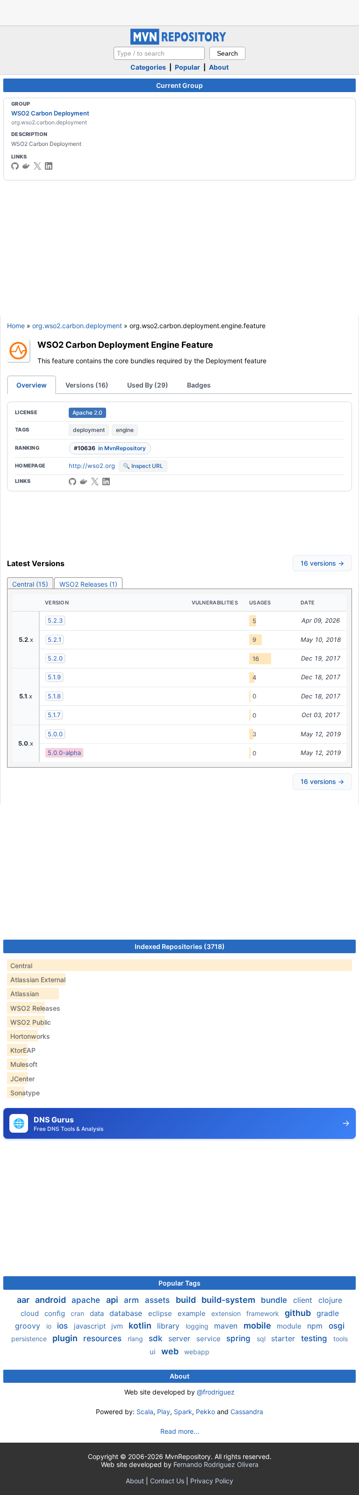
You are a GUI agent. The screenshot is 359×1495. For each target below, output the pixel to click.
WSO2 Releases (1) (88, 584)
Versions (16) (86, 385)
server (180, 1338)
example (193, 1313)
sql (262, 1339)
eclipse (161, 1313)
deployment (89, 429)
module (290, 1326)
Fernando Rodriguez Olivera (215, 1464)
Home (16, 326)
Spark (183, 1412)
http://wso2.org (92, 465)
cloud (31, 1313)
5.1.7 (54, 715)
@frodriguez (216, 1392)
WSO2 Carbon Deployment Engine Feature (125, 344)
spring (239, 1338)
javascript (91, 1326)
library (169, 1325)
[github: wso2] (15, 166)
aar (24, 1300)
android (51, 1300)
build (187, 1300)
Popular (187, 67)
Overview (31, 385)
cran (78, 1313)
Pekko (205, 1412)
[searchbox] (159, 53)
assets (158, 1300)
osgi (337, 1325)
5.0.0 (55, 734)
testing (315, 1338)
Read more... (179, 1431)
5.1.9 (54, 677)
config (55, 1313)
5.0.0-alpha (64, 752)
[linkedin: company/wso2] (48, 166)
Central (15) (30, 584)
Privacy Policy (211, 1481)
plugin (65, 1338)
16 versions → (322, 563)
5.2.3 (55, 620)
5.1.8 (54, 696)
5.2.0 (55, 658)
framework (263, 1313)
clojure (330, 1300)
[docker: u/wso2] (26, 166)
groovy (29, 1325)
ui (154, 1351)
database (126, 1313)
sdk (157, 1338)
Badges (199, 385)
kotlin (141, 1325)
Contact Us (167, 1481)
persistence (30, 1339)
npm (316, 1325)
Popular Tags (179, 1283)
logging (198, 1326)
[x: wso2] (37, 166)
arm (132, 1300)
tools (340, 1339)
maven (227, 1325)
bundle (275, 1300)
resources (103, 1338)
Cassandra (246, 1412)
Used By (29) (147, 385)
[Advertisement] (179, 11)
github (299, 1313)
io (49, 1326)
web (170, 1351)
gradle (327, 1313)
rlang (136, 1339)
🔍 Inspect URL (143, 465)
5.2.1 (54, 639)
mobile (258, 1325)
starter (284, 1338)
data (98, 1313)
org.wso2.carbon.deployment (77, 326)
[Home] (179, 42)
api (113, 1300)
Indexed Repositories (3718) (180, 946)
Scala (144, 1412)
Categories (148, 67)
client (304, 1300)
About (219, 67)
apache (87, 1300)
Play (163, 1412)
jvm (118, 1326)
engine (125, 429)
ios (63, 1325)
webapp (196, 1352)
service (209, 1338)
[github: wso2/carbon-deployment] (72, 481)
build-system (229, 1300)
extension (227, 1313)
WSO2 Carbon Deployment (50, 113)
